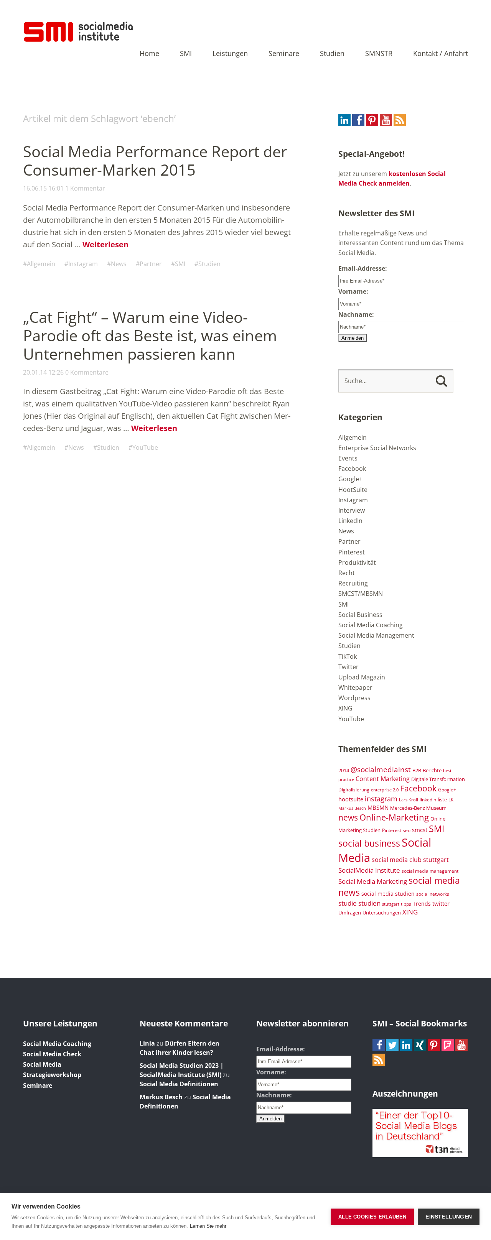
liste (442, 799)
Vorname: (353, 291)
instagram (381, 798)
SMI (186, 54)
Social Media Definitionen (179, 1084)
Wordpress (354, 698)
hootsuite (350, 799)
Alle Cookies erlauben (372, 1217)
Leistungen (230, 54)
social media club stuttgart (410, 859)
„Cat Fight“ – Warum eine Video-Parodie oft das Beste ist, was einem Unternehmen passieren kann (150, 335)
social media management (430, 871)
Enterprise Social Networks (377, 448)
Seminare (284, 54)
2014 (343, 770)
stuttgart (390, 904)
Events (348, 458)
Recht (346, 573)
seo (406, 830)
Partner (151, 264)
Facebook (352, 468)
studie (347, 903)
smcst (419, 830)
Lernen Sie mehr (208, 1226)
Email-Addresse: (362, 268)
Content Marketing (383, 779)
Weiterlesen (105, 244)
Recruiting (353, 583)
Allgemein (41, 264)
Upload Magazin (361, 677)
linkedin (428, 799)
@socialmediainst (381, 769)
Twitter (348, 667)
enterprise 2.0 (385, 790)
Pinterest (351, 552)
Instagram (83, 264)
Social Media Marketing (372, 881)
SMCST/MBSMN (360, 593)
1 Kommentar (85, 188)
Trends (422, 903)
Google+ (350, 479)
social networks (432, 894)
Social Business (360, 614)
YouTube (145, 447)
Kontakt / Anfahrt (440, 54)
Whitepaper (355, 687)
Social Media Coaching (370, 625)
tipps (406, 904)
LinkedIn (350, 520)
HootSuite (352, 489)
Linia (147, 1043)
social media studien (388, 893)
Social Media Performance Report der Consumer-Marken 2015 (155, 160)
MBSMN (378, 808)
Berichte (432, 770)
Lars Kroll (408, 800)
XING (345, 708)
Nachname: (356, 314)
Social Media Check (52, 1054)
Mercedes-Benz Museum (418, 807)
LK (450, 799)
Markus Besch (352, 808)
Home (149, 54)
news (348, 817)
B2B (416, 770)
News (119, 264)
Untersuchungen (381, 912)
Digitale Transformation (438, 779)
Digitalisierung (353, 789)
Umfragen (349, 912)
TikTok (347, 656)
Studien (332, 54)
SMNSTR (378, 54)
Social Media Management (376, 635)
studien (369, 903)
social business (369, 843)
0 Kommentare (87, 372)
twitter (441, 903)
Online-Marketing (394, 817)
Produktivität (357, 562)
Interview (351, 510)
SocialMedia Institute (369, 870)
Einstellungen (448, 1217)
